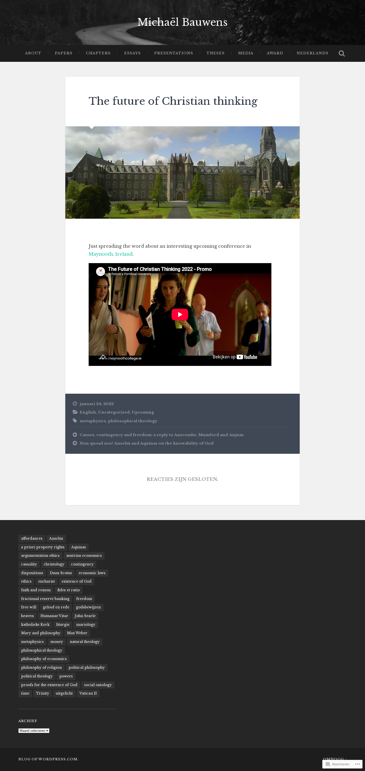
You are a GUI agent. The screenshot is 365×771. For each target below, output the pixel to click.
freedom (84, 599)
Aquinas (78, 547)
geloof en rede (56, 607)
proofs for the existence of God (49, 685)
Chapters (98, 53)
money (56, 642)
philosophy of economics (44, 659)
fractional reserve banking (45, 599)
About (33, 53)
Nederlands (312, 53)
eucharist (46, 581)
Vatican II (88, 693)
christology (54, 564)
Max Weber (77, 633)
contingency (82, 564)
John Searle (85, 616)
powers (66, 676)
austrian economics (84, 556)
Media (246, 53)
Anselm (56, 538)
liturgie (63, 625)
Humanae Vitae (54, 616)
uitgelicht (64, 693)
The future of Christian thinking (173, 101)
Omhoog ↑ (335, 759)
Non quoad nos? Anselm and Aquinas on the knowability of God (147, 443)
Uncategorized (114, 412)
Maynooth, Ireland (111, 254)
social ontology (98, 685)
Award (275, 53)
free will (28, 607)
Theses (216, 53)
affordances (31, 538)
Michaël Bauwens (182, 22)
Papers (64, 53)
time (25, 693)
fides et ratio (68, 590)
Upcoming (143, 412)
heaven (27, 616)
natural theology (85, 642)
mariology (85, 625)
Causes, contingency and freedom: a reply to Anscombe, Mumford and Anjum (162, 434)
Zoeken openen (342, 53)
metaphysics (93, 421)
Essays (132, 53)
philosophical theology (132, 421)
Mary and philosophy (40, 633)
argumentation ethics (40, 556)
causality (29, 564)
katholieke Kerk (35, 625)
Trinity (42, 693)
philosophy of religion (41, 668)
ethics (26, 581)
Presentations (173, 53)
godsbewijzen (88, 607)
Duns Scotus (61, 573)
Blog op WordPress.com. (48, 759)
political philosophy (87, 668)
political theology (37, 676)
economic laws (92, 573)
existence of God (77, 581)
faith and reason (36, 590)
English (88, 412)
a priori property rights (43, 547)
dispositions (32, 573)
